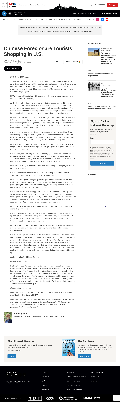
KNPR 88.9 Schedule (73, 381)
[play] (4, 14)
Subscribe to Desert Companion (77, 377)
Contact (88, 20)
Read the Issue (84, 356)
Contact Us (45, 377)
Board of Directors (97, 372)
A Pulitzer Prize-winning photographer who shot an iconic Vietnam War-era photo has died (108, 91)
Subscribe (102, 163)
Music (32, 20)
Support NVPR (75, 20)
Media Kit (94, 381)
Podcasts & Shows (47, 20)
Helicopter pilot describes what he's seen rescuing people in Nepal (102, 107)
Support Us (45, 389)
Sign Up (11, 356)
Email (92, 138)
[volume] (9, 14)
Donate (113, 5)
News (4, 20)
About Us (45, 372)
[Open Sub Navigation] (8, 19)
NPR (89, 71)
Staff (43, 381)
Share (56, 62)
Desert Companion (18, 20)
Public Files (95, 377)
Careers (44, 385)
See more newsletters (14, 350)
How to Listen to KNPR (74, 389)
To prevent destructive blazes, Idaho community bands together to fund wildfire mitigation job (108, 58)
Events (62, 20)
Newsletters (99, 5)
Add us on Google (71, 62)
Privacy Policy (26, 381)
